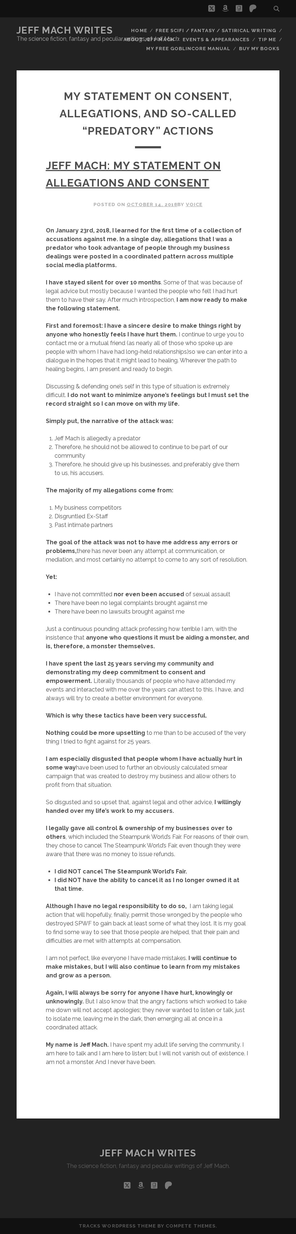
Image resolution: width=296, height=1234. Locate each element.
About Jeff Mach (148, 39)
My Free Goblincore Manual (188, 48)
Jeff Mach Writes (65, 30)
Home (139, 30)
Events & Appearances (216, 39)
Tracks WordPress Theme (117, 1226)
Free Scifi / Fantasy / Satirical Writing (216, 30)
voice (194, 204)
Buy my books (259, 48)
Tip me (267, 39)
